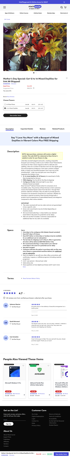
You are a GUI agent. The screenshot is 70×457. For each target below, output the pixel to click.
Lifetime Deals (38, 13)
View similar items (15, 115)
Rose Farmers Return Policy (31, 278)
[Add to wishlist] (67, 78)
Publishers (7, 439)
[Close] (64, 2)
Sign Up (8, 424)
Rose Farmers (10, 96)
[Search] (61, 7)
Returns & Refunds (54, 414)
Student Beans (53, 425)
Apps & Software (9, 13)
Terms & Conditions (55, 416)
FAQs (33, 423)
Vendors (6, 444)
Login (33, 419)
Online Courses (24, 13)
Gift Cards (7, 19)
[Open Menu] (5, 7)
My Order (35, 414)
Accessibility (53, 419)
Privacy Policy (36, 425)
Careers (6, 446)
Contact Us (35, 421)
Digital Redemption (38, 416)
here (24, 267)
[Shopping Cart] (65, 7)
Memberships (51, 13)
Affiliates (6, 441)
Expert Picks (7, 437)
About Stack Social (9, 435)
